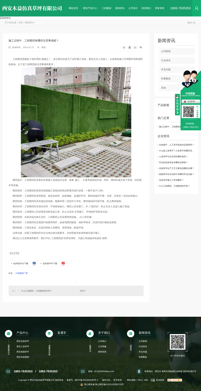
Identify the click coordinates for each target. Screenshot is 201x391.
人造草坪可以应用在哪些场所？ (173, 156)
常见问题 (166, 69)
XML (146, 380)
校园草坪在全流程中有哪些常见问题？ (176, 174)
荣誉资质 (159, 8)
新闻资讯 (120, 8)
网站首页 (73, 8)
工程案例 (106, 8)
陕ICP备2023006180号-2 (87, 380)
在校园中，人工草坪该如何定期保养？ (176, 145)
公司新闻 (39, 22)
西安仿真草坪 (23, 341)
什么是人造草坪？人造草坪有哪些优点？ (177, 150)
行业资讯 (166, 60)
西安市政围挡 (23, 357)
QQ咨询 (191, 101)
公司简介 (133, 8)
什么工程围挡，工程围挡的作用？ (36, 291)
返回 (189, 22)
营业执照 (159, 380)
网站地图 (131, 380)
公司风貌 (102, 346)
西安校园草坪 (23, 352)
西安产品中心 (90, 8)
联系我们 (146, 8)
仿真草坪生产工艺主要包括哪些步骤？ (176, 168)
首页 (20, 22)
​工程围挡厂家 (21, 273)
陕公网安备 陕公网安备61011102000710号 (104, 384)
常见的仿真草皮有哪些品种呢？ (173, 162)
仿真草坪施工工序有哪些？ (171, 180)
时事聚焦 (143, 357)
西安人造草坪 (23, 346)
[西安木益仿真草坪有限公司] (32, 8)
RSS (140, 380)
